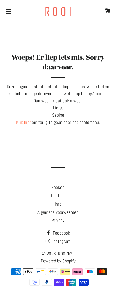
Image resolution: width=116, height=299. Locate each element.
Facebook (61, 233)
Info (58, 204)
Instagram (60, 241)
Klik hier (23, 122)
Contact (58, 196)
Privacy (58, 220)
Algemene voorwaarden (58, 212)
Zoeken (58, 187)
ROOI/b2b (66, 254)
